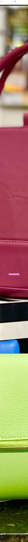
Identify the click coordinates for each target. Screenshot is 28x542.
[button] (0, 274)
